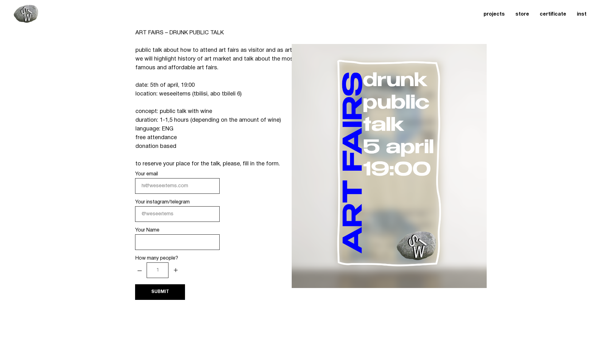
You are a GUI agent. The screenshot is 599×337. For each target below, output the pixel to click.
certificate (553, 14)
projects (494, 14)
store (522, 14)
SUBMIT (160, 292)
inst (582, 14)
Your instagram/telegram (162, 202)
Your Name (147, 230)
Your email (146, 174)
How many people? (156, 258)
